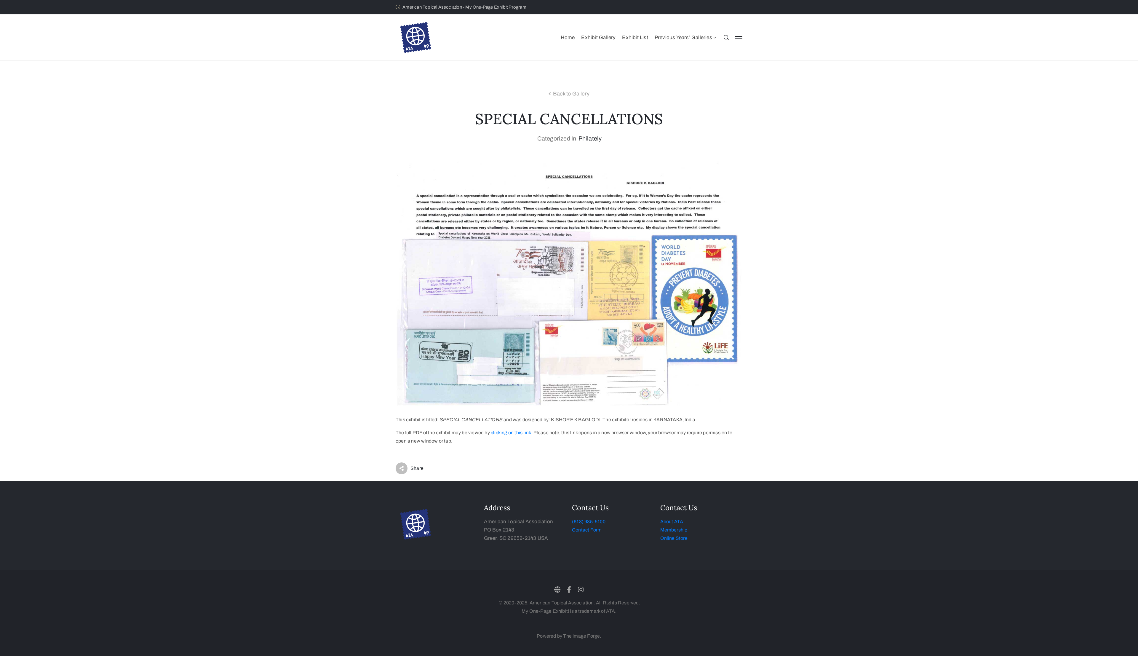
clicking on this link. (511, 432)
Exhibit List (635, 37)
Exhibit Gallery (598, 37)
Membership (674, 529)
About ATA (671, 521)
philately (590, 138)
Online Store (674, 538)
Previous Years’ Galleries (683, 37)
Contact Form (587, 529)
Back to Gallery (571, 94)
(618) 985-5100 (588, 521)
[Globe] (557, 589)
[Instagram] (580, 589)
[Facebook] (569, 589)
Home (568, 37)
